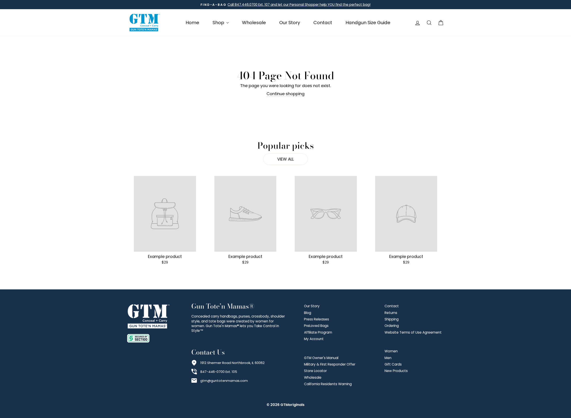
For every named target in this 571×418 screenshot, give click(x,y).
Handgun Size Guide (367, 22)
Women (391, 351)
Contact (322, 22)
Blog (307, 312)
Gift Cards (393, 364)
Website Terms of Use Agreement (413, 332)
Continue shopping (285, 93)
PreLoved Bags (316, 325)
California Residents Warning (328, 384)
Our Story (289, 22)
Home (192, 22)
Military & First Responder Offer (329, 364)
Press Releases (316, 319)
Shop (219, 22)
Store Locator (315, 370)
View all (285, 159)
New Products (396, 370)
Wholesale (254, 22)
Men (388, 357)
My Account (314, 338)
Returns (391, 312)
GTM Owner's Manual (321, 357)
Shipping (392, 319)
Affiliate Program (318, 332)
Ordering (392, 325)
